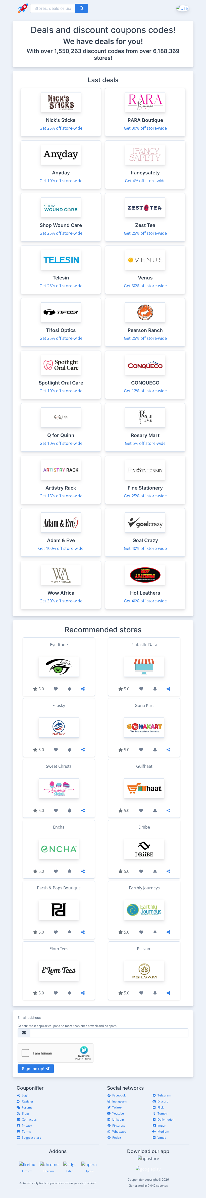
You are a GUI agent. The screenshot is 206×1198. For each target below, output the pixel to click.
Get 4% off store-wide (145, 180)
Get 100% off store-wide (60, 548)
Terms (26, 1131)
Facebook (119, 1095)
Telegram (164, 1095)
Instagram (119, 1101)
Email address (29, 1018)
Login (25, 1095)
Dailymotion (166, 1119)
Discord (163, 1101)
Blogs (26, 1113)
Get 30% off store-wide (145, 128)
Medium (163, 1131)
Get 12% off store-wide (145, 391)
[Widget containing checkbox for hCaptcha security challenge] (55, 1053)
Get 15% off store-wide (60, 496)
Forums (27, 1107)
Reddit (116, 1137)
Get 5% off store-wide (145, 443)
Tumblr (163, 1113)
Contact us (29, 1119)
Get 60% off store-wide (145, 286)
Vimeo (162, 1137)
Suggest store (31, 1137)
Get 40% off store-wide (145, 548)
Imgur (162, 1125)
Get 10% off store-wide (60, 180)
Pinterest (118, 1125)
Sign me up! (33, 1068)
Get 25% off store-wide (60, 128)
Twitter (117, 1107)
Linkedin (118, 1119)
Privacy (27, 1125)
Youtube (118, 1113)
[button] (182, 8)
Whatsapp (119, 1131)
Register (27, 1101)
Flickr (161, 1107)
